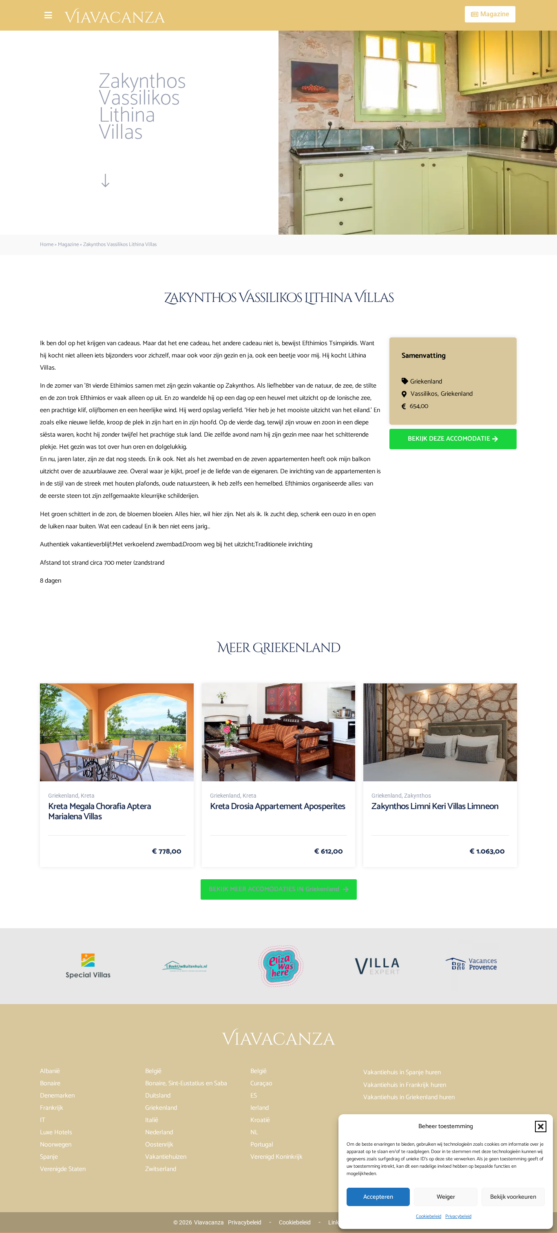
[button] (541, 1126)
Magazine (68, 244)
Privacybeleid (458, 1216)
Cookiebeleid (428, 1216)
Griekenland (426, 381)
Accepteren (378, 1197)
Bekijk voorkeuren (513, 1197)
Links (335, 1222)
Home (46, 244)
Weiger (446, 1197)
